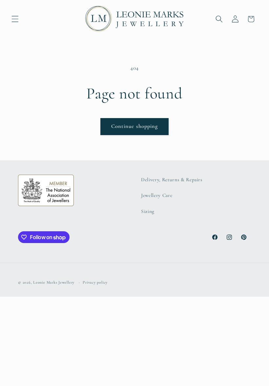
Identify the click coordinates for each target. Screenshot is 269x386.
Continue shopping (134, 126)
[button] (15, 19)
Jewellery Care (156, 195)
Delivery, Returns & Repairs (171, 180)
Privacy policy (95, 282)
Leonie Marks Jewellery (53, 282)
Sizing (148, 211)
